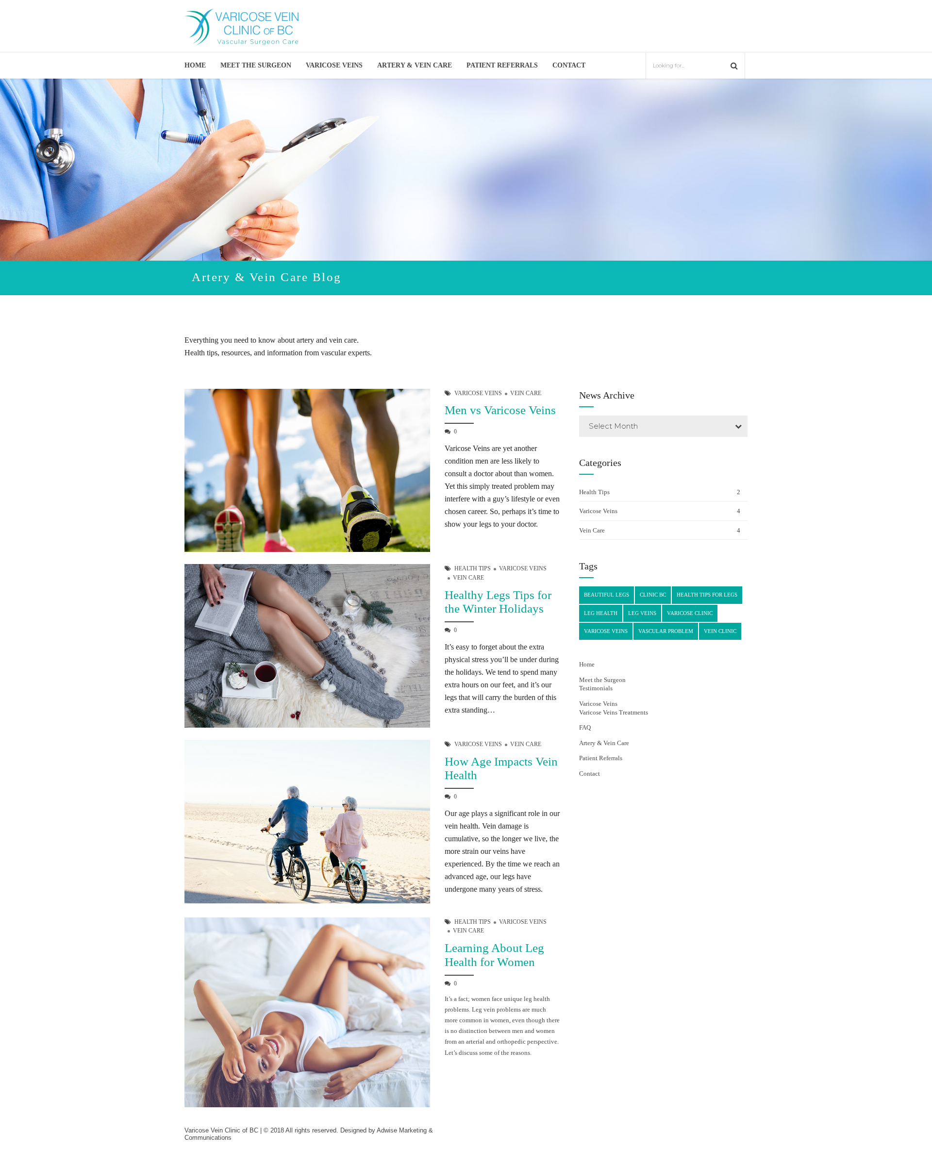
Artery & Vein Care (414, 65)
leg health (600, 613)
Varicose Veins (334, 65)
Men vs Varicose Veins (500, 409)
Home (195, 65)
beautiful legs (606, 595)
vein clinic (720, 631)
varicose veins (606, 631)
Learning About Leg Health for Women (494, 954)
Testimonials (596, 688)
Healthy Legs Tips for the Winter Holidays (498, 602)
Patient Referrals (502, 65)
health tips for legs (707, 595)
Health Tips (472, 568)
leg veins (642, 613)
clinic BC (653, 595)
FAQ (585, 727)
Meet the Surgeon (255, 65)
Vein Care (525, 393)
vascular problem (665, 631)
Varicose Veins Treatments (613, 712)
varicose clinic (690, 613)
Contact (568, 65)
